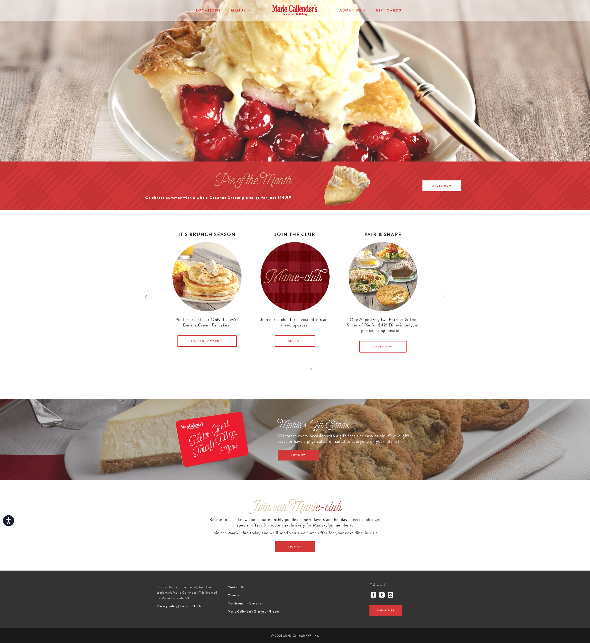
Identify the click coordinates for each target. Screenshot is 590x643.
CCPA (196, 606)
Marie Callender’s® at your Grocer (253, 611)
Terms (184, 606)
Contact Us (236, 587)
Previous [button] (146, 296)
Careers (233, 595)
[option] (295, 296)
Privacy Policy (167, 606)
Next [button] (443, 296)
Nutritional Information (245, 603)
